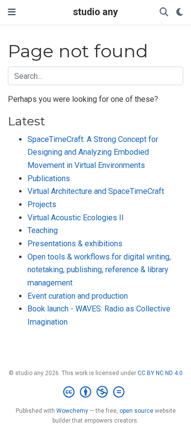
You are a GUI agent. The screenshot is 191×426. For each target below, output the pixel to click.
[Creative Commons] (95, 392)
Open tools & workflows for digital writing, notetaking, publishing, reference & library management (99, 269)
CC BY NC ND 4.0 (160, 373)
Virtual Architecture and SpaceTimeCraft (95, 191)
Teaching (42, 230)
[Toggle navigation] (12, 12)
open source (136, 410)
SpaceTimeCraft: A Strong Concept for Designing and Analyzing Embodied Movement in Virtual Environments (92, 152)
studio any (95, 12)
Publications (48, 178)
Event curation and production (77, 296)
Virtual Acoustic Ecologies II (75, 217)
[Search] (164, 12)
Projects (41, 204)
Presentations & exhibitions (74, 243)
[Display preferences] (179, 12)
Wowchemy (72, 410)
